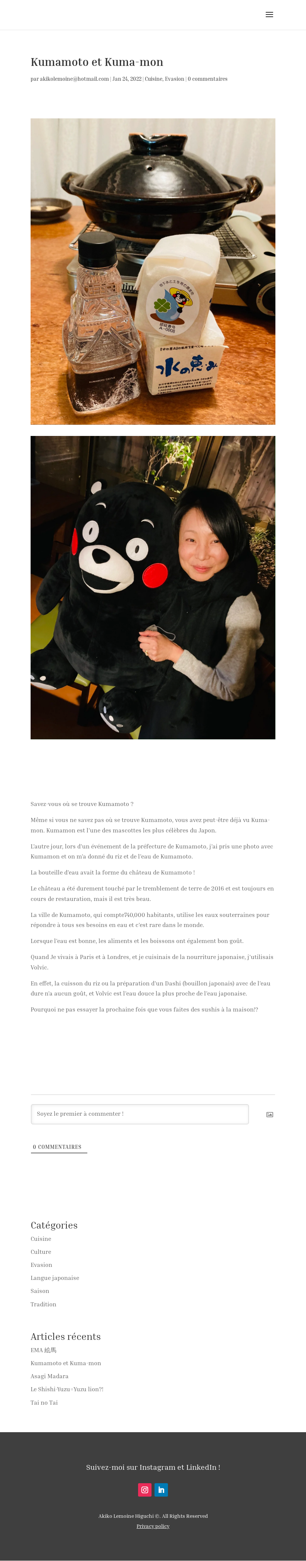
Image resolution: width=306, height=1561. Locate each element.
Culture (41, 1251)
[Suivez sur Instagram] (145, 1490)
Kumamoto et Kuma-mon (66, 1363)
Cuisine (153, 79)
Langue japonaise (55, 1277)
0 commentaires (208, 79)
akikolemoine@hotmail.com (74, 79)
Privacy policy (153, 1526)
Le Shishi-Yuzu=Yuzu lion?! (67, 1389)
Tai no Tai (44, 1402)
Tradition (43, 1304)
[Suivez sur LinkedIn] (161, 1490)
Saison (40, 1290)
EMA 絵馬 (43, 1350)
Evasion (174, 79)
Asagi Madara (50, 1376)
